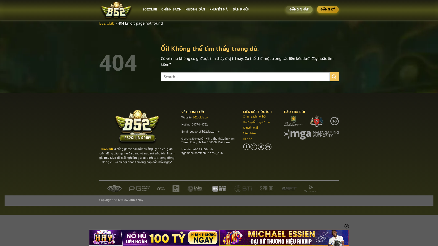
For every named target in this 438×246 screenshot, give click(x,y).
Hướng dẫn (195, 9)
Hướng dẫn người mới (257, 122)
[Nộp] (334, 76)
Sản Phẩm (241, 9)
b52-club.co (200, 117)
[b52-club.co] (117, 10)
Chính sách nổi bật (254, 116)
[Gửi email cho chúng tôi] (268, 147)
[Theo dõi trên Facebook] (246, 147)
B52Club (107, 149)
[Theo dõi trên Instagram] (253, 147)
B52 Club (106, 23)
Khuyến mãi (219, 9)
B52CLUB (150, 9)
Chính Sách (171, 9)
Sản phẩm (249, 133)
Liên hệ (247, 139)
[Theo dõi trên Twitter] (261, 147)
